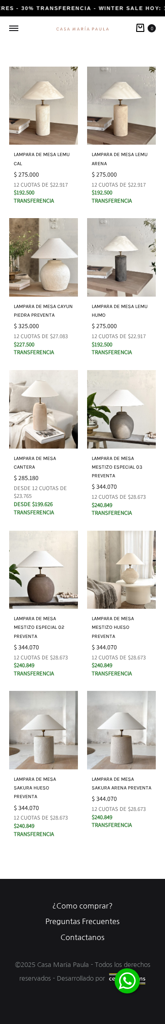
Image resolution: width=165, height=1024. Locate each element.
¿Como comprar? (82, 905)
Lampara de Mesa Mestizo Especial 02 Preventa (39, 627)
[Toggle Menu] (13, 28)
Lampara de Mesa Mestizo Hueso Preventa (113, 627)
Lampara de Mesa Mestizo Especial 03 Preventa (117, 467)
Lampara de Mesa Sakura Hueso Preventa (35, 787)
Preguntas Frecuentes (82, 921)
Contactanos (82, 937)
